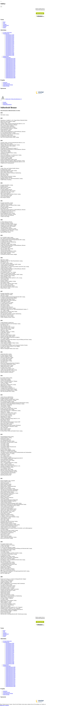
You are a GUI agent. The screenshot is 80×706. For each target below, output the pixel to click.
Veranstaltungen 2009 (10, 53)
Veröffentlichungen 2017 (10, 69)
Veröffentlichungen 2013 (10, 73)
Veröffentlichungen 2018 (10, 68)
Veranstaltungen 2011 (10, 51)
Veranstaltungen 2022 (10, 39)
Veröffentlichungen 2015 (10, 72)
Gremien (4, 24)
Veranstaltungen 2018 (10, 43)
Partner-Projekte (6, 85)
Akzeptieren (2, 705)
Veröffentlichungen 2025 (10, 59)
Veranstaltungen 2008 (10, 55)
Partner (4, 27)
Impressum (5, 103)
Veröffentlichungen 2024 (10, 60)
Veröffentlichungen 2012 (10, 74)
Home (4, 21)
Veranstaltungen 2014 (10, 48)
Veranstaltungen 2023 (10, 38)
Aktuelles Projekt (6, 83)
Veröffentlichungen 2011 (10, 75)
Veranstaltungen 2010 (10, 52)
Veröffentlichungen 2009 (10, 77)
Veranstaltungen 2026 (10, 34)
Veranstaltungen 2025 (10, 35)
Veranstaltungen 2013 (10, 49)
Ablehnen (7, 705)
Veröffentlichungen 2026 (10, 58)
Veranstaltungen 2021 (10, 40)
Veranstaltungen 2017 (10, 44)
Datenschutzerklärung (7, 104)
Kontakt (4, 102)
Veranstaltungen (6, 33)
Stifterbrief (5, 82)
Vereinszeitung (6, 56)
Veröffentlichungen (7, 57)
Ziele (4, 23)
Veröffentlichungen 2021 (10, 64)
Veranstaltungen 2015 (10, 47)
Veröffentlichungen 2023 (10, 61)
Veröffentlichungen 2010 (10, 76)
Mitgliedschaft (6, 25)
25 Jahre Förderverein (7, 32)
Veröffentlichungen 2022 (10, 63)
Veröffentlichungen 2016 (10, 70)
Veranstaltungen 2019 (10, 42)
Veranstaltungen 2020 (10, 41)
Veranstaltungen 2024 (10, 37)
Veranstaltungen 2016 (10, 46)
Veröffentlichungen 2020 (10, 65)
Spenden (4, 26)
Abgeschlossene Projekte (8, 84)
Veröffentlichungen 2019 (10, 67)
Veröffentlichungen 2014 (10, 66)
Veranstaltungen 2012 (10, 50)
